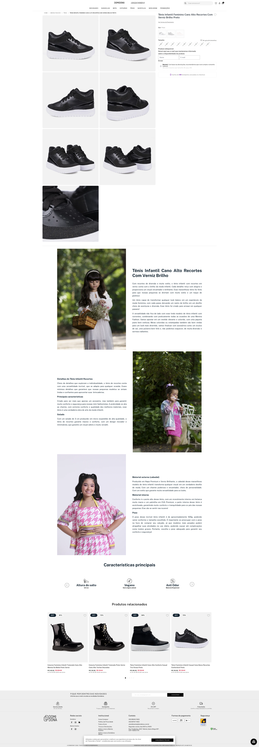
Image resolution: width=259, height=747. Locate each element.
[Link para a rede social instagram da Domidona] (75, 722)
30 (172, 44)
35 (202, 44)
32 (184, 44)
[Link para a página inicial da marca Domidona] (119, 2)
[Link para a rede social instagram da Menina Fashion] (75, 729)
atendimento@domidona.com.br (139, 724)
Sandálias (105, 8)
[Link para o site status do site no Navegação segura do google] (214, 729)
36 (208, 44)
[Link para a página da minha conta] (219, 3)
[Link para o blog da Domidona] (79, 722)
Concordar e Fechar (162, 740)
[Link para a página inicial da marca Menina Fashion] (138, 2)
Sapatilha (142, 8)
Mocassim (153, 8)
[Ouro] (203, 722)
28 (161, 44)
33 (190, 44)
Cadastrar (175, 695)
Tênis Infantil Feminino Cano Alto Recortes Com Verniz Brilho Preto (93, 13)
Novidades (93, 8)
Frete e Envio (102, 724)
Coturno (123, 8)
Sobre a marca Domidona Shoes (106, 733)
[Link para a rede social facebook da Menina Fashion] (71, 729)
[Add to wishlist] (215, 15)
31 (178, 44)
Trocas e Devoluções (105, 726)
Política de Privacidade (105, 721)
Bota (115, 8)
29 (167, 44)
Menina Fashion (55, 13)
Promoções (165, 8)
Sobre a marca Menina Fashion (105, 729)
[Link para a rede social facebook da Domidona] (71, 722)
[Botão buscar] (185, 3)
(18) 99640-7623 (134, 719)
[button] (192, 585)
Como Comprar (103, 719)
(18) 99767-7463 (134, 721)
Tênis (132, 8)
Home (46, 13)
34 (196, 44)
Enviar (160, 61)
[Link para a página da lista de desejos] (216, 3)
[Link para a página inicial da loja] (50, 728)
